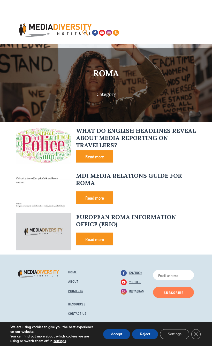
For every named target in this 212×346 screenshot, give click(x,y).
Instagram (137, 291)
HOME (72, 272)
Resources (77, 304)
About (73, 281)
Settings (174, 334)
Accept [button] (116, 334)
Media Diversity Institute (55, 30)
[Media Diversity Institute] (38, 273)
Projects (75, 290)
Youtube (135, 281)
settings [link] (60, 341)
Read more (94, 156)
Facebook (135, 272)
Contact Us (77, 313)
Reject (145, 334)
